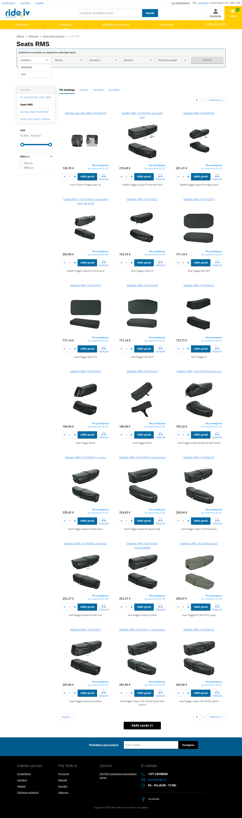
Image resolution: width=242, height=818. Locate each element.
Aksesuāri (33, 36)
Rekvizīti (62, 780)
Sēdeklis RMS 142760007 (85, 629)
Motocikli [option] (26, 67)
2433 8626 (203, 2)
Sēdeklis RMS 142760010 (198, 457)
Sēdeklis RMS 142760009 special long (142, 457)
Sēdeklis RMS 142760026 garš (199, 543)
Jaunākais (114, 89)
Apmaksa (25, 2)
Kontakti (62, 786)
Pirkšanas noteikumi (28, 792)
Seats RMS (26, 104)
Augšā (66, 717)
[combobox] (34, 60)
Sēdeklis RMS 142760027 (142, 199)
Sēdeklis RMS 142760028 (142, 285)
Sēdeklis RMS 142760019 (198, 199)
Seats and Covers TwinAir (35, 119)
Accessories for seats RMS (35, 97)
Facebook (153, 799)
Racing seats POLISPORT (34, 111)
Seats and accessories (54, 36)
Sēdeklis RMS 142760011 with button (142, 629)
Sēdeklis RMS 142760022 (198, 285)
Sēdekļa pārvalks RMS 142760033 (85, 113)
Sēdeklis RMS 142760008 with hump (198, 371)
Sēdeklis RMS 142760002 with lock (85, 543)
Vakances (63, 792)
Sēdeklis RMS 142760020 (85, 285)
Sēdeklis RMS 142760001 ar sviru (85, 457)
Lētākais (84, 89)
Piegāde (39, 2)
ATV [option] (23, 74)
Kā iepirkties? (9, 2)
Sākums (20, 36)
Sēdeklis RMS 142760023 (85, 371)
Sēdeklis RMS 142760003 (198, 113)
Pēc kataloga (67, 89)
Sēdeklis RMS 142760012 (198, 629)
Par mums (63, 773)
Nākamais (215, 100)
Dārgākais (99, 89)
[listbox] (34, 71)
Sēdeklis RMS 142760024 (142, 371)
